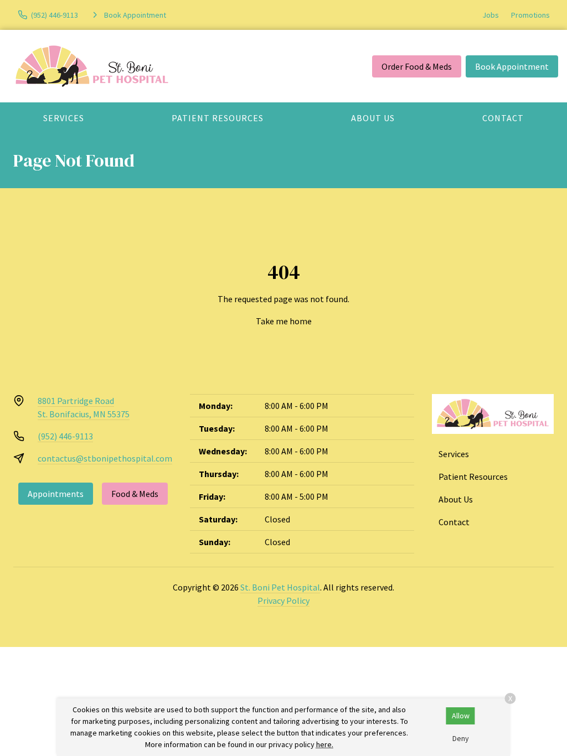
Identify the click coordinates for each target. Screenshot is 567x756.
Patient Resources (218, 117)
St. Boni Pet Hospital (280, 587)
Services (63, 117)
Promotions (530, 15)
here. (324, 744)
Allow (461, 716)
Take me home (284, 321)
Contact (503, 117)
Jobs (490, 15)
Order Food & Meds (417, 66)
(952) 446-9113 (65, 436)
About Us (373, 117)
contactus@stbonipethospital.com (105, 458)
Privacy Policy (283, 600)
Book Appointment (512, 66)
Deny (460, 738)
